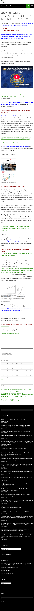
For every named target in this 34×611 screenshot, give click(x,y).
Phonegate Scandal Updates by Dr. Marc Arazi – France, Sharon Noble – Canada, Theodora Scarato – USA (16, 453)
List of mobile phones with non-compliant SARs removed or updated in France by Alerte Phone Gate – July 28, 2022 (16, 472)
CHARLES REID (17, 389)
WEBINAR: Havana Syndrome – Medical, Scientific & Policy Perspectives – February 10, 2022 (15, 495)
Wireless (17, 400)
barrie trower (3, 389)
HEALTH (7, 396)
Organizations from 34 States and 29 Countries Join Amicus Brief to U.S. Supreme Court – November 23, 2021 (17, 506)
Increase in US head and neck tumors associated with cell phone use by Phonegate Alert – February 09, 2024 (16, 436)
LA (11, 396)
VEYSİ (2, 559)
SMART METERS (7, 400)
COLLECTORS (3, 391)
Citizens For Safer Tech (8, 6)
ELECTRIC (21, 391)
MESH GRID (17, 396)
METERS (23, 396)
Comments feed (5, 599)
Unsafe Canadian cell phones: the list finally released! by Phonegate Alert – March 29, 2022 (14, 489)
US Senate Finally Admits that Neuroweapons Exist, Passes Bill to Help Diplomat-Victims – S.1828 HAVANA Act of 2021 (17, 524)
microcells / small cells (5, 398)
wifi (14, 400)
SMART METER (30, 398)
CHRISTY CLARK (23, 389)
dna (11, 391)
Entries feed (4, 596)
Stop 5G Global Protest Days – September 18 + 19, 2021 (15, 511)
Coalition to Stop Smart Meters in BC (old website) (13, 448)
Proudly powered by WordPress (7, 609)
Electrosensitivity (27, 394)
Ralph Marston (5, 326)
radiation (15, 398)
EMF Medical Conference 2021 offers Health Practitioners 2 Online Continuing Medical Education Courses (15, 529)
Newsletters (24, 564)
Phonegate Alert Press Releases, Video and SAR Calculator (15, 431)
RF (20, 398)
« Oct (2, 379)
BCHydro (12, 389)
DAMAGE (8, 391)
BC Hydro (8, 389)
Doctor (13, 391)
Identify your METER (14, 567)
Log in (2, 593)
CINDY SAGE (28, 389)
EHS (17, 391)
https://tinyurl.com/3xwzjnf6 (10, 142)
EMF (32, 394)
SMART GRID (23, 398)
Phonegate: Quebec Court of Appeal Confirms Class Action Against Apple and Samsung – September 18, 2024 (15, 426)
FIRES (3, 396)
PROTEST (11, 398)
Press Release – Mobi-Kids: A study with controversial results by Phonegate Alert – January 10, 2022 (17, 501)
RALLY (18, 398)
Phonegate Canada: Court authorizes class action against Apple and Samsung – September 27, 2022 (16, 459)
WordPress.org (4, 601)
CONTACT (7, 570)
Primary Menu (32, 6)
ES (1, 396)
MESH (14, 396)
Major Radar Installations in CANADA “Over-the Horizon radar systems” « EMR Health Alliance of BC (16, 564)
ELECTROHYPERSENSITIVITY (12, 394)
